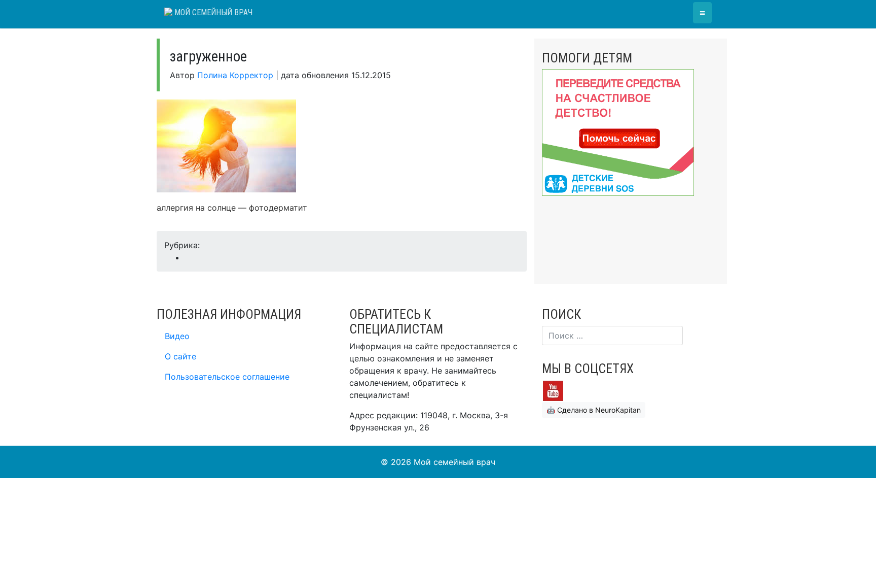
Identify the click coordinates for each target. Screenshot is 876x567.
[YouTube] (553, 390)
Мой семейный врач (212, 12)
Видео (177, 336)
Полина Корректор (235, 75)
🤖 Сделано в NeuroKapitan (593, 410)
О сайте (180, 356)
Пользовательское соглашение (227, 377)
